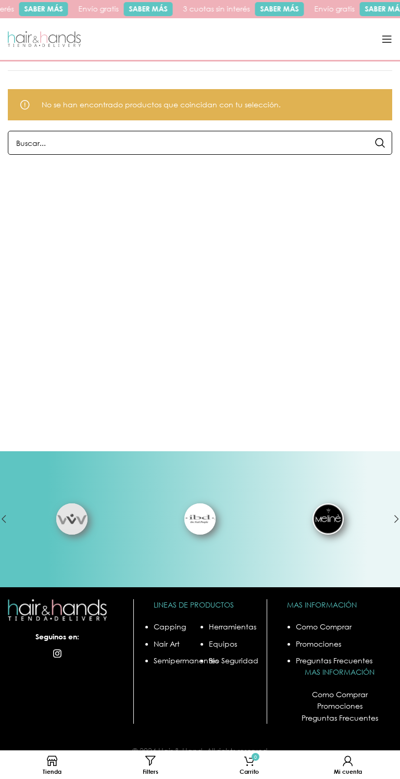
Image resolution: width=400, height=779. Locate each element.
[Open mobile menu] (387, 39)
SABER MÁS (41, 8)
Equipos (223, 643)
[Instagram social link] (57, 653)
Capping (170, 626)
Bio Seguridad (233, 660)
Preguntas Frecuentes (334, 660)
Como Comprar (324, 626)
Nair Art (167, 643)
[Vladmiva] (72, 519)
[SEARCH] (380, 143)
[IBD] (200, 519)
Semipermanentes (186, 660)
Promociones (318, 643)
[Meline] (328, 519)
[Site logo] (44, 38)
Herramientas (232, 626)
